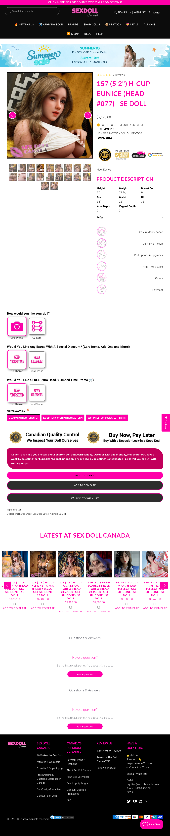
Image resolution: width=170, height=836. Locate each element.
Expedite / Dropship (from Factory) (63, 418)
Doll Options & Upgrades (148, 255)
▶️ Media (73, 33)
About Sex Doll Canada (79, 770)
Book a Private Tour (137, 773)
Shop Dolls (92, 24)
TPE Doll (17, 509)
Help (99, 33)
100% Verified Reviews (109, 750)
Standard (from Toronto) (23, 418)
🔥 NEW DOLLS (24, 24)
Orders (159, 278)
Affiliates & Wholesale (48, 761)
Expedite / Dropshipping (50, 768)
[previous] (12, 115)
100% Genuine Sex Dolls (50, 755)
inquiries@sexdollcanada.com (143, 784)
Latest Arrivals (50, 513)
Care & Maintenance (151, 232)
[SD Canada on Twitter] (129, 801)
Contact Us (135, 767)
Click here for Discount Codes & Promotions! (85, 2)
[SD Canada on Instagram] (140, 801)
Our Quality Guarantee (49, 789)
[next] (88, 115)
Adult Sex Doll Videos (78, 776)
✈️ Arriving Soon (51, 24)
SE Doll (62, 513)
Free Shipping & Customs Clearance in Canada (49, 778)
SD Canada (22, 819)
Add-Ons (149, 24)
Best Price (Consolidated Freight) (107, 418)
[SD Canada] (85, 12)
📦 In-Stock (113, 24)
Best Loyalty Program (78, 783)
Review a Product (106, 767)
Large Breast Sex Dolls (30, 513)
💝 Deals (132, 24)
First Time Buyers (152, 266)
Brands (73, 24)
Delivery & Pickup (153, 243)
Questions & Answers (85, 638)
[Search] (9, 11)
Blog (87, 33)
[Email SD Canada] (146, 801)
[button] (85, 497)
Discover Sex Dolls (47, 795)
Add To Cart (85, 475)
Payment (157, 289)
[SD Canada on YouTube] (134, 801)
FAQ (69, 800)
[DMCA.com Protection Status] (62, 819)
